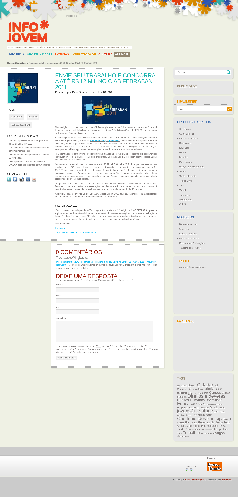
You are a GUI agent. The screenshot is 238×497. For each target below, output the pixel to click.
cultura (182, 392)
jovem (222, 407)
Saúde (182, 171)
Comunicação (184, 389)
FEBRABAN (33, 117)
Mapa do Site (113, 47)
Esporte (183, 152)
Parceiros (52, 47)
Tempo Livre (185, 180)
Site (57, 307)
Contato (125, 47)
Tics (179, 433)
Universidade (207, 433)
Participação (185, 162)
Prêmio (180, 426)
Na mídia (41, 47)
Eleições (201, 404)
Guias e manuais (188, 233)
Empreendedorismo (214, 404)
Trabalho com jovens (190, 247)
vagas (220, 433)
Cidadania (207, 384)
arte (178, 386)
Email (59, 296)
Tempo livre (221, 429)
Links (102, 47)
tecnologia (209, 429)
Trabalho (183, 190)
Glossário (184, 229)
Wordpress (227, 480)
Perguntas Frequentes (85, 47)
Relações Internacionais (191, 166)
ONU (191, 415)
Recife (185, 426)
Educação (184, 148)
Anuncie (121, 54)
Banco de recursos (188, 224)
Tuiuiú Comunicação (194, 480)
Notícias (62, 54)
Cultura (105, 54)
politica (180, 423)
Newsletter (65, 47)
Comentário (61, 318)
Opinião (183, 204)
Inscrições (60, 228)
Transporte (184, 195)
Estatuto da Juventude (199, 408)
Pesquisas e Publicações (192, 243)
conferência (198, 389)
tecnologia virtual (20, 125)
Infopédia (16, 54)
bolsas (184, 385)
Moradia (183, 157)
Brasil (192, 385)
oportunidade (203, 415)
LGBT (216, 412)
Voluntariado (185, 199)
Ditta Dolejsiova (82, 92)
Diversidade (185, 143)
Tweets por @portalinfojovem (192, 267)
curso (205, 392)
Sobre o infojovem (24, 47)
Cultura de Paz (186, 133)
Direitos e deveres (207, 396)
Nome (59, 284)
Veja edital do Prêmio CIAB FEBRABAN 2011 (76, 233)
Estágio (214, 407)
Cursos (215, 392)
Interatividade (84, 54)
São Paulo (199, 429)
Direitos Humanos (191, 400)
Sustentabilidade (187, 176)
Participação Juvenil (189, 238)
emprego (183, 407)
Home (10, 47)
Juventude (202, 410)
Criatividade (20, 63)
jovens (184, 410)
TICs (181, 185)
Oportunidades (39, 54)
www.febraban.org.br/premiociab (104, 140)
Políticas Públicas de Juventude (207, 422)
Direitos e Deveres (188, 138)
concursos (16, 117)
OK (229, 109)
